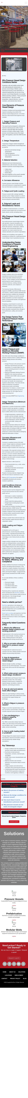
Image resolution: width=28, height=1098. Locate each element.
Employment (19, 975)
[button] (26, 3)
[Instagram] (14, 964)
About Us (12, 972)
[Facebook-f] (9, 964)
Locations (8, 975)
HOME (4, 972)
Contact (4, 978)
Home (2, 49)
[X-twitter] (23, 964)
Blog (24, 978)
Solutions (21, 972)
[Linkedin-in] (5, 964)
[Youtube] (19, 964)
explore (14, 905)
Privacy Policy (15, 978)
